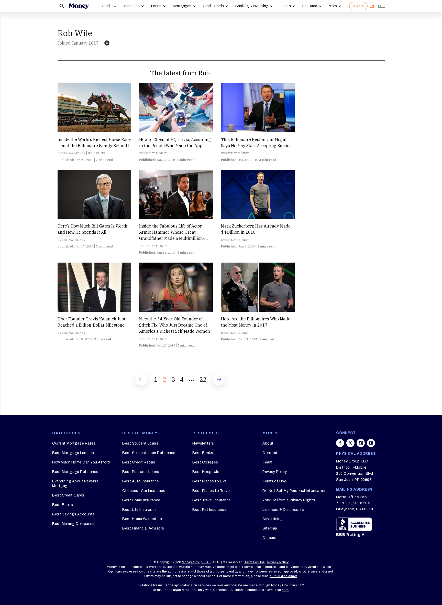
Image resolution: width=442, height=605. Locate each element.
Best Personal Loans (140, 472)
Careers (269, 538)
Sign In (358, 6)
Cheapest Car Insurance (143, 491)
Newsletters (203, 443)
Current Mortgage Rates (74, 443)
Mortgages (182, 6)
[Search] (62, 6)
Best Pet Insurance (209, 510)
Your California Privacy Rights (288, 500)
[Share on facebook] (340, 443)
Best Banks (62, 505)
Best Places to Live (209, 481)
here (285, 590)
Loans (156, 6)
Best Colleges (205, 462)
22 (202, 379)
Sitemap (269, 528)
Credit (107, 6)
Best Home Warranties (142, 519)
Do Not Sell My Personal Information (294, 491)
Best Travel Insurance (211, 500)
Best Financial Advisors (143, 528)
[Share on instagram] (361, 443)
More (333, 6)
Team (267, 462)
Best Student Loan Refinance (148, 453)
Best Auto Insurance (140, 481)
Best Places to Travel (211, 491)
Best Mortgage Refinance (75, 472)
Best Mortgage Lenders (73, 453)
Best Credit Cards (68, 495)
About (268, 443)
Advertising (272, 519)
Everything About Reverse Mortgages (75, 483)
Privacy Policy (274, 472)
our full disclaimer (283, 576)
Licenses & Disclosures (283, 510)
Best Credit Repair (138, 462)
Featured (309, 6)
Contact (270, 453)
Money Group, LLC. (196, 562)
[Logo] (79, 6)
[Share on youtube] (371, 443)
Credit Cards (213, 6)
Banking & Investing (251, 6)
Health (285, 6)
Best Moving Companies (74, 524)
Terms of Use (274, 481)
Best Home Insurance (141, 500)
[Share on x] (350, 443)
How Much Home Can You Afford (81, 462)
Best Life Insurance (139, 510)
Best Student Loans (140, 443)
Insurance (132, 6)
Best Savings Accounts (73, 514)
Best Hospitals (205, 472)
